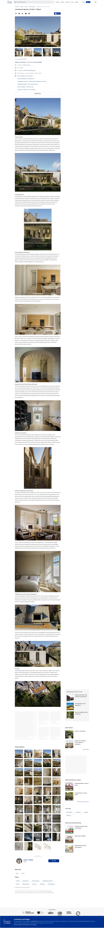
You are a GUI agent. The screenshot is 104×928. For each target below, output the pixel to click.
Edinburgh (17, 141)
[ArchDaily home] (9, 2)
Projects (57, 2)
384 (21, 68)
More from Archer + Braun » (83, 801)
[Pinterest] (29, 13)
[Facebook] (16, 13)
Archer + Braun (26, 65)
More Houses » (86, 749)
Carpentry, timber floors (23, 89)
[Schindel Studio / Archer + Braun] (69, 796)
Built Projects (26, 881)
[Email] (26, 13)
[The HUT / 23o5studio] (69, 734)
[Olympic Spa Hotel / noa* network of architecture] (70, 697)
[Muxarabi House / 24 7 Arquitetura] (70, 706)
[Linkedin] (22, 13)
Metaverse (68, 815)
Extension (23, 62)
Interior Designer (21, 87)
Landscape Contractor (22, 81)
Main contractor (21, 76)
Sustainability (69, 812)
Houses (17, 62)
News (72, 2)
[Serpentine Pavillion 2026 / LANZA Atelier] (69, 829)
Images (76, 2)
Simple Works (31, 78)
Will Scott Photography (29, 70)
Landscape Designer (22, 84)
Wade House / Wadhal (80, 836)
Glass (17, 873)
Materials (86, 812)
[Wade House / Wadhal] (69, 839)
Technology (78, 812)
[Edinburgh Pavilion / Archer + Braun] (69, 787)
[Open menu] (95, 2)
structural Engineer (22, 78)
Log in (83, 2)
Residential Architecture (48, 881)
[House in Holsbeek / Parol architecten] (70, 715)
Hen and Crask (29, 87)
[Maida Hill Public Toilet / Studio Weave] (69, 849)
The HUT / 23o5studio (80, 731)
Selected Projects (35, 881)
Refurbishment (26, 884)
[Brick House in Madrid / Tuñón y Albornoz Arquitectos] (69, 744)
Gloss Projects (29, 76)
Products (67, 2)
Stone (23, 873)
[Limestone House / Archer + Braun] (19, 754)
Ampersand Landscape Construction (37, 81)
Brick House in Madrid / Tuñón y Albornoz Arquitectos (80, 742)
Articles (62, 2)
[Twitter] (19, 13)
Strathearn (32, 89)
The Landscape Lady (33, 84)
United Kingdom (37, 62)
